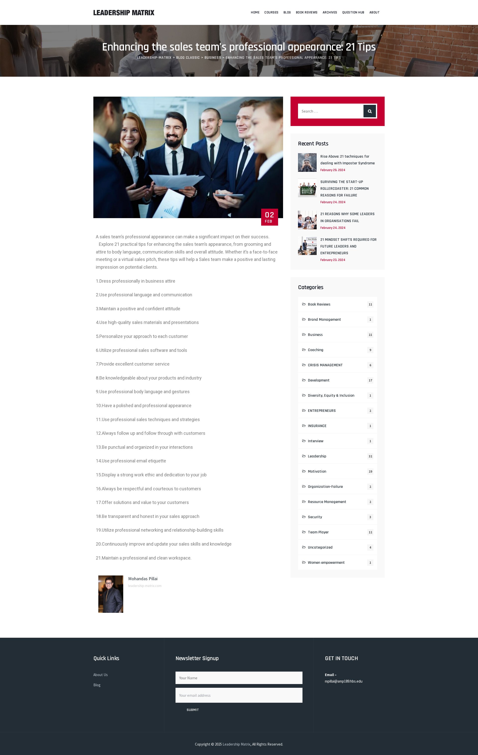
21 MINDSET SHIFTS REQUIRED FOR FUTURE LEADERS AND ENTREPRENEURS (348, 246)
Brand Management (324, 319)
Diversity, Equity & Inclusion (331, 395)
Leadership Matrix (236, 744)
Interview (315, 441)
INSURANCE (317, 426)
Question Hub (353, 12)
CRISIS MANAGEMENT (325, 365)
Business (315, 334)
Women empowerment (326, 562)
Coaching (315, 350)
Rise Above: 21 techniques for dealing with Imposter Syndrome (347, 160)
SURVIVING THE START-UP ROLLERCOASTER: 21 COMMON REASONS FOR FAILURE (344, 188)
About (374, 12)
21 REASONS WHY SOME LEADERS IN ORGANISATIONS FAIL (347, 217)
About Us (100, 674)
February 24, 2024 (333, 202)
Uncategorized (320, 547)
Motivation (317, 471)
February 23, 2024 (332, 260)
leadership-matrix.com (145, 585)
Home (255, 12)
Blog (287, 12)
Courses (271, 12)
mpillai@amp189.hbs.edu (343, 681)
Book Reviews (307, 12)
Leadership (317, 456)
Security (315, 517)
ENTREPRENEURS (322, 410)
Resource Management (327, 501)
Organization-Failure (325, 486)
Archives (330, 12)
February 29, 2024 (332, 170)
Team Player (318, 532)
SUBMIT (193, 710)
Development (319, 380)
